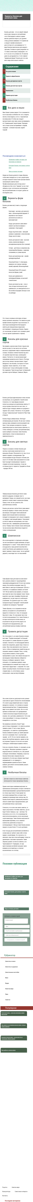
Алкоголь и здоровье (11, 967)
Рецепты (4, 1187)
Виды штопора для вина (15, 171)
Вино (10, 859)
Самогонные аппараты (21, 1191)
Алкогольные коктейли (12, 972)
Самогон (7, 1000)
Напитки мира (9, 989)
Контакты (5, 1196)
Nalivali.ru (5, 859)
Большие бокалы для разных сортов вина (15, 892)
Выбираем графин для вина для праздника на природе (14, 877)
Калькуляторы (6, 1191)
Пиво (6, 994)
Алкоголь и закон (10, 961)
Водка (7, 983)
